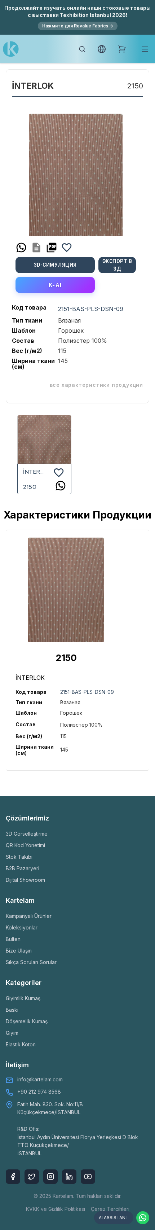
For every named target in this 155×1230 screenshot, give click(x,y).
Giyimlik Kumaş (23, 998)
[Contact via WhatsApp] (142, 1217)
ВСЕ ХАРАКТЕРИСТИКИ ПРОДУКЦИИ (96, 385)
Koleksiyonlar (21, 927)
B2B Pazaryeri (22, 868)
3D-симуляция (55, 265)
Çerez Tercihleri (110, 1209)
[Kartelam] (11, 49)
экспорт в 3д (117, 265)
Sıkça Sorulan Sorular (31, 962)
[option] (76, 172)
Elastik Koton (21, 1044)
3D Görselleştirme (27, 834)
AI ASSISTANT (114, 1217)
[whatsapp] (21, 247)
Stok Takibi (19, 857)
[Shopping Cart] (122, 49)
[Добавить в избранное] (66, 247)
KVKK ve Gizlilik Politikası (55, 1209)
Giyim (12, 1033)
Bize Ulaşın (19, 950)
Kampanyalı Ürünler (29, 916)
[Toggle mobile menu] (145, 49)
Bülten (13, 939)
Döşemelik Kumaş (27, 1021)
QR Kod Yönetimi (25, 845)
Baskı (12, 1010)
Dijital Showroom (25, 880)
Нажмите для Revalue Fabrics (77, 26)
